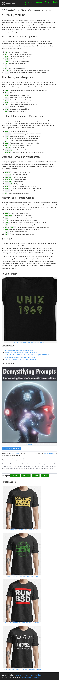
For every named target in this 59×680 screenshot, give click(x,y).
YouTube (25, 675)
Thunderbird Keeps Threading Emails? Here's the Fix (21, 359)
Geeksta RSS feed (49, 453)
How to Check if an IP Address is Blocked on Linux (21, 352)
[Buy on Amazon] (29, 406)
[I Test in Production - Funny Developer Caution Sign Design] (22, 508)
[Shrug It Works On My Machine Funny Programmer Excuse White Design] (22, 647)
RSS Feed (37, 677)
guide (28, 460)
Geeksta (10, 3)
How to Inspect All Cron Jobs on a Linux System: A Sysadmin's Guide (27, 355)
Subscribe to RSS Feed (11, 448)
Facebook (15, 476)
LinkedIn (26, 476)
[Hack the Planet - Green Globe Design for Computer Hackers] (22, 554)
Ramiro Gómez (15, 453)
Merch (47, 2)
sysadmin (19, 460)
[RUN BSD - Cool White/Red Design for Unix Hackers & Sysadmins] (22, 601)
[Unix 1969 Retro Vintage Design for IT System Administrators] (29, 310)
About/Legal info (27, 677)
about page (39, 471)
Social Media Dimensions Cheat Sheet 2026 (19, 350)
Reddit (36, 476)
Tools (55, 2)
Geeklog (38, 2)
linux (9, 460)
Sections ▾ (29, 3)
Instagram (18, 675)
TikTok (32, 675)
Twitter (45, 476)
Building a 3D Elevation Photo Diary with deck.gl (20, 357)
